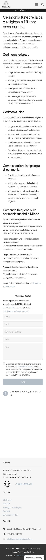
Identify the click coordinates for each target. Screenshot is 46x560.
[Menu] (37, 4)
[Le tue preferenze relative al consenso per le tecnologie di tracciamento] (34, 557)
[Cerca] (42, 4)
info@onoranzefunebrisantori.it (16, 311)
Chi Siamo (7, 500)
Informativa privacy (24, 366)
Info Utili (6, 503)
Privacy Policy (16, 552)
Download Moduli (10, 515)
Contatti (6, 511)
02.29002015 (8, 307)
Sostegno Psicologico (12, 507)
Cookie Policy (29, 552)
